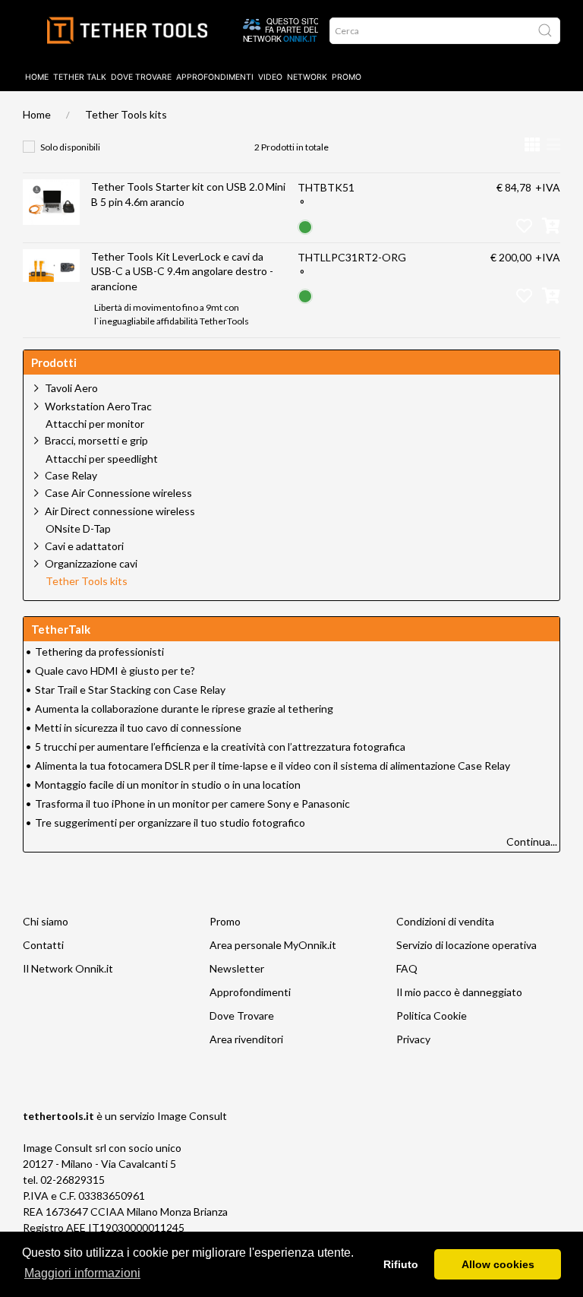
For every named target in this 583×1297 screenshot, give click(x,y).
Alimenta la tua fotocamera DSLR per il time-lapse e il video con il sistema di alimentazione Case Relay (272, 765)
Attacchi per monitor (95, 424)
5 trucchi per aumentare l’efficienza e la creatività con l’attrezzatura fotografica (220, 746)
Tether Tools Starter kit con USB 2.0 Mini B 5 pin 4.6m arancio (188, 194)
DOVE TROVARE (141, 77)
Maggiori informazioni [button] (82, 1273)
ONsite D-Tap (78, 529)
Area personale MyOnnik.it (273, 944)
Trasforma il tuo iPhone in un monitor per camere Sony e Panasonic (192, 803)
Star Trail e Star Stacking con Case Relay (130, 689)
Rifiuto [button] (400, 1264)
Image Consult (192, 1115)
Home (37, 77)
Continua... (531, 841)
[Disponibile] (305, 225)
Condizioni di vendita (445, 921)
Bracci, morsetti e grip (96, 440)
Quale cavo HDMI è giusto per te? (115, 670)
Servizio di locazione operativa (466, 944)
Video (270, 77)
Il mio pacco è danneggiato (459, 991)
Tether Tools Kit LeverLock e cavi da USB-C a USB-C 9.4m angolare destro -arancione (182, 271)
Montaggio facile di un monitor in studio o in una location (168, 784)
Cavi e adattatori (84, 545)
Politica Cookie (431, 1015)
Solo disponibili (70, 147)
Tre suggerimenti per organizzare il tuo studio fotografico (170, 822)
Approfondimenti (215, 77)
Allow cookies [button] (498, 1264)
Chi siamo (45, 921)
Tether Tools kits (126, 114)
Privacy (413, 1039)
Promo (346, 77)
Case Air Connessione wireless (118, 492)
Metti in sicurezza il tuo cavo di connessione (138, 727)
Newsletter (237, 968)
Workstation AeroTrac (98, 406)
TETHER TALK (79, 77)
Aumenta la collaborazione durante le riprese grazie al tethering (184, 708)
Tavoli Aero (71, 387)
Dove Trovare (242, 1015)
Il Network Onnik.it (68, 968)
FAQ (407, 968)
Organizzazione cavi (91, 563)
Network (307, 77)
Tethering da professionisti (99, 651)
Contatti (43, 944)
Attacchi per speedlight (102, 459)
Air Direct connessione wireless (120, 511)
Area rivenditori (246, 1039)
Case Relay (71, 475)
